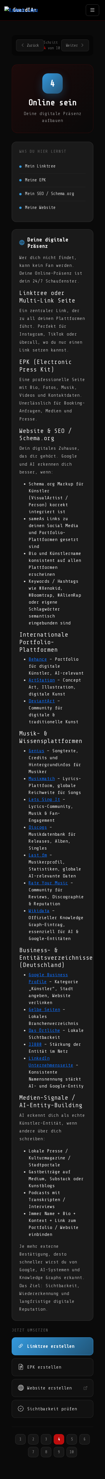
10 (72, 1452)
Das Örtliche (44, 1030)
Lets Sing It (44, 799)
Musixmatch (42, 778)
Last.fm (38, 855)
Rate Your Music (48, 883)
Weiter (72, 45)
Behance (38, 659)
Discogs (38, 827)
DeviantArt (42, 701)
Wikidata (39, 910)
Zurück (33, 45)
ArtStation (42, 680)
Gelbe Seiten (44, 1009)
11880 (35, 1044)
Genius (36, 750)
